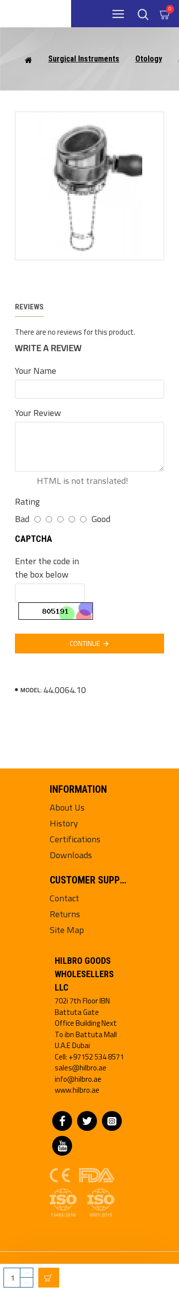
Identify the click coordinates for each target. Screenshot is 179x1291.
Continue (85, 643)
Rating (27, 501)
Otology (148, 58)
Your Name (35, 370)
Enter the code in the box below (47, 567)
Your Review (38, 412)
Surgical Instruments (83, 58)
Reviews (29, 306)
